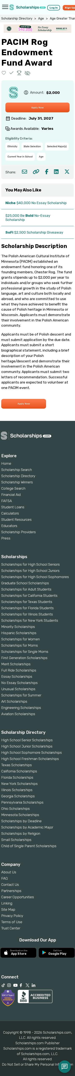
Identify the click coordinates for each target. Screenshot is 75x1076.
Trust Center (10, 928)
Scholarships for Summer (21, 695)
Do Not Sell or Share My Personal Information (37, 1064)
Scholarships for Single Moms (24, 652)
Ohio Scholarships (15, 808)
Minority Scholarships (18, 627)
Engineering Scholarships (21, 708)
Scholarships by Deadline (21, 821)
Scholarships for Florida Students (27, 608)
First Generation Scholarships (24, 658)
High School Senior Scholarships (27, 740)
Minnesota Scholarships (20, 815)
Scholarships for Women (20, 639)
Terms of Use (11, 922)
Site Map (8, 909)
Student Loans (12, 507)
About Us (8, 872)
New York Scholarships (19, 784)
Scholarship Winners (17, 482)
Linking (6, 903)
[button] (3, 72)
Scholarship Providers (18, 532)
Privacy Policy (12, 916)
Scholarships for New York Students (29, 620)
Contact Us (10, 884)
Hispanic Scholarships (18, 633)
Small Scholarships (16, 840)
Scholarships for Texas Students (26, 602)
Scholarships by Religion (20, 833)
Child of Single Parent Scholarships (28, 846)
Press (5, 538)
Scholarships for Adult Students (26, 589)
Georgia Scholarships (18, 796)
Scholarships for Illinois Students (27, 614)
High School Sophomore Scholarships (31, 752)
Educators (9, 526)
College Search (13, 488)
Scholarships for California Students (29, 595)
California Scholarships (19, 771)
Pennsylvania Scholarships (22, 802)
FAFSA (6, 501)
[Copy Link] (36, 171)
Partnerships (11, 891)
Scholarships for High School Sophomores (35, 577)
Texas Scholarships (16, 765)
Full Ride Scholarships (18, 670)
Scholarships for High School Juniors (30, 571)
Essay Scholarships (16, 676)
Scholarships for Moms (19, 645)
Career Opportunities (17, 897)
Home (6, 463)
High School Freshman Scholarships (30, 759)
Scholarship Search (16, 470)
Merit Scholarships (16, 664)
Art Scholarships (14, 701)
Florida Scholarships (17, 777)
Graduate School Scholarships (25, 583)
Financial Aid (11, 495)
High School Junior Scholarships (26, 746)
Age (41, 18)
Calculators (10, 513)
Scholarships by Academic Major (27, 827)
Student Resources (16, 519)
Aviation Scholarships (18, 714)
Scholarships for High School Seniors (30, 564)
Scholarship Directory (16, 18)
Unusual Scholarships (18, 689)
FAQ (4, 878)
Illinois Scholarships (16, 790)
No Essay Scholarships (19, 683)
